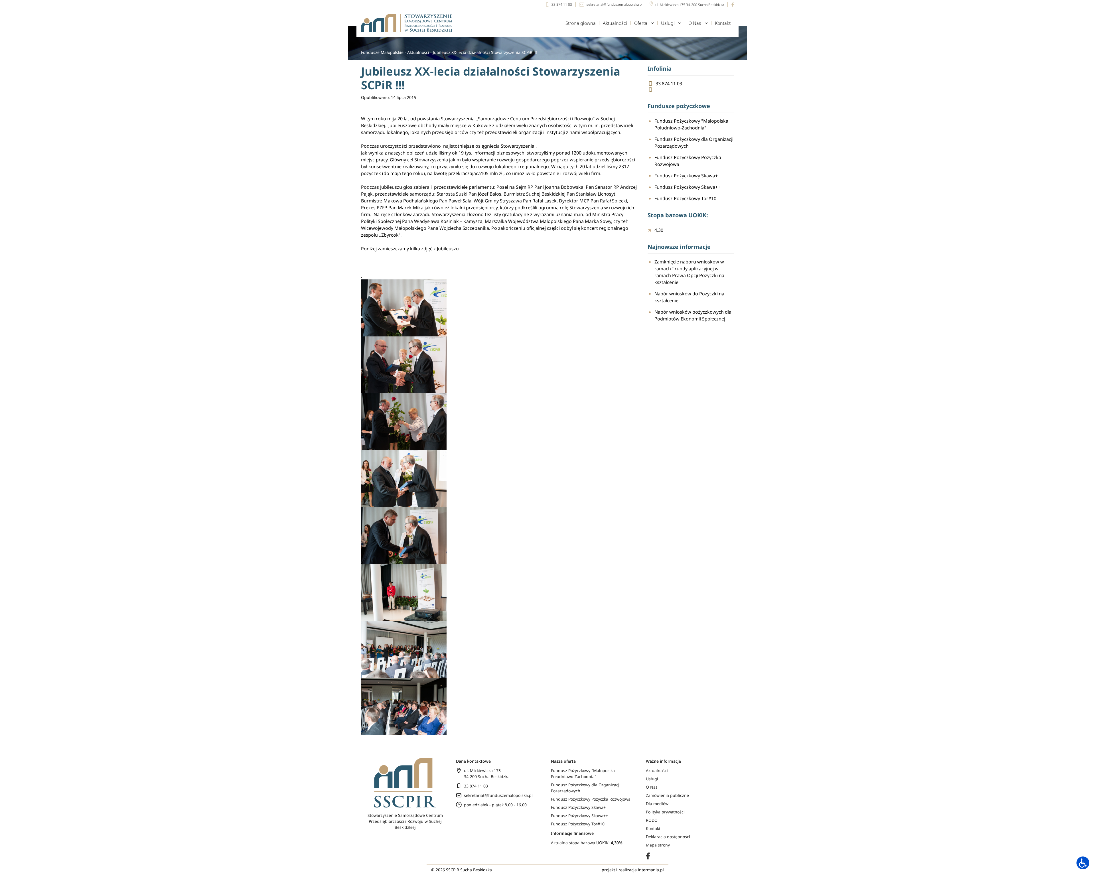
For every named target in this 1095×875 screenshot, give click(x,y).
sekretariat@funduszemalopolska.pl (614, 4)
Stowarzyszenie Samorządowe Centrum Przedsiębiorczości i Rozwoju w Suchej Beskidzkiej (405, 821)
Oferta (640, 23)
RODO (652, 820)
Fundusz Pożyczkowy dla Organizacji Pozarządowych (693, 142)
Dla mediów (657, 803)
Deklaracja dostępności (668, 836)
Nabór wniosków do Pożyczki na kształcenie (689, 297)
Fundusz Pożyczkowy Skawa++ (687, 187)
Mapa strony (658, 845)
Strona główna (580, 23)
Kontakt (723, 23)
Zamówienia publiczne (667, 795)
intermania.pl (651, 869)
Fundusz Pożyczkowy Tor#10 (685, 198)
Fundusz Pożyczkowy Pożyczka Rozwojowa (687, 160)
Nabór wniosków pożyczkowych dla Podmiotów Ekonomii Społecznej (692, 315)
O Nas (694, 23)
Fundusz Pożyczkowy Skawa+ (686, 175)
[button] (1082, 862)
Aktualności (615, 23)
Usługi (668, 23)
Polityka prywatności (665, 812)
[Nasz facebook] (730, 4)
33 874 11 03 (561, 4)
